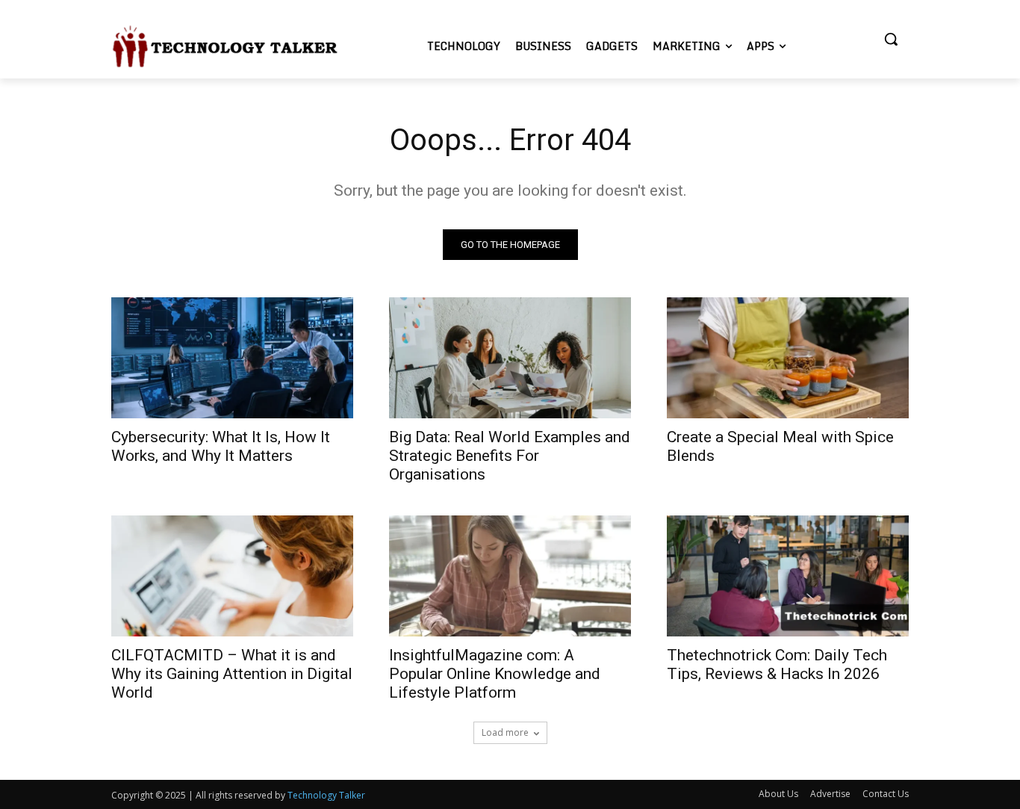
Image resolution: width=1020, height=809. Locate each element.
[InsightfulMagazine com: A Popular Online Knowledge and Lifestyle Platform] (510, 575)
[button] (891, 39)
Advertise (830, 793)
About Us (778, 793)
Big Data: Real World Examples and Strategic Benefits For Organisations (509, 455)
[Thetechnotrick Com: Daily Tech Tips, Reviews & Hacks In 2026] (788, 575)
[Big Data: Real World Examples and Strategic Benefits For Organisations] (510, 357)
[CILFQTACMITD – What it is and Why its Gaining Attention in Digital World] (232, 575)
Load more (505, 732)
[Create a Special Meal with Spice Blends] (788, 357)
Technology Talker (326, 795)
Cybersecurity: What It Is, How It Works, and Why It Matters (220, 446)
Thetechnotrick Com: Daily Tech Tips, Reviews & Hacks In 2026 (777, 664)
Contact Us (885, 793)
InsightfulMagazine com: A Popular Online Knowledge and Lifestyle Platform (494, 673)
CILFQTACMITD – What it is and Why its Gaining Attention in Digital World (231, 673)
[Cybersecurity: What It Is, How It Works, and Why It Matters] (232, 357)
